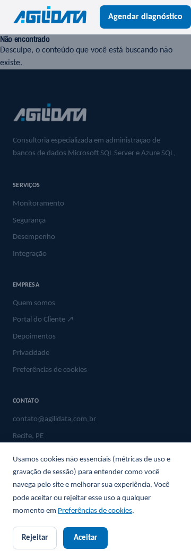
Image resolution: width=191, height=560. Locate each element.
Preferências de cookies (95, 511)
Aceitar (85, 538)
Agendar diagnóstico (145, 17)
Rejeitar (35, 538)
